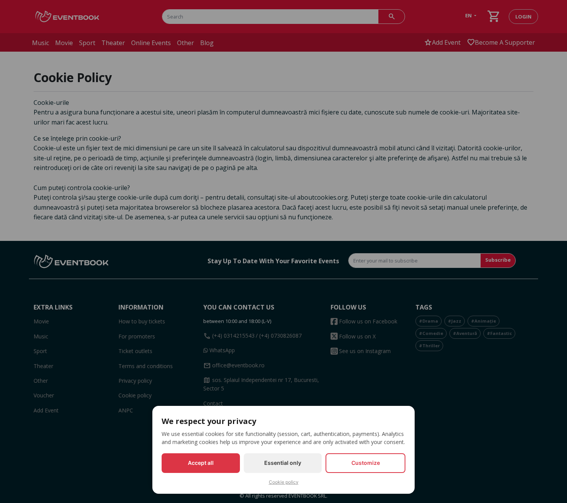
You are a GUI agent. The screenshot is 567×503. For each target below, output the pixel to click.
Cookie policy (284, 482)
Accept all (201, 462)
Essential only (282, 462)
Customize (365, 462)
